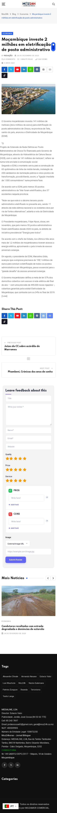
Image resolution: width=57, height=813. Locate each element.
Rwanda (24, 690)
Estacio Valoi (45, 676)
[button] (48, 578)
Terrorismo (35, 690)
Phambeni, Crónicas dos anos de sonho (30, 372)
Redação (8, 56)
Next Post (45, 368)
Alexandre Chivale (10, 676)
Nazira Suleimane (36, 683)
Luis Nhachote (9, 683)
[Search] (53, 4)
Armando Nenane (29, 676)
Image (8, 537)
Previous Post (14, 343)
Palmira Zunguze (10, 690)
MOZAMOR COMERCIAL (37, 808)
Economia (6, 621)
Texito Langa (8, 696)
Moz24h (22, 683)
